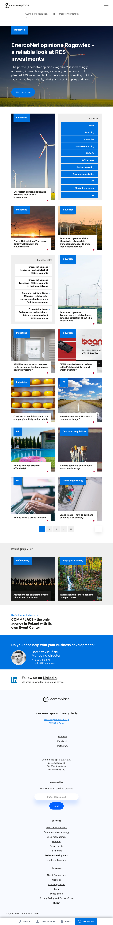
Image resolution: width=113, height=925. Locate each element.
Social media (56, 846)
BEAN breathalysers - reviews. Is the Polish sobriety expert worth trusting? (76, 367)
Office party (88, 160)
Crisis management (56, 837)
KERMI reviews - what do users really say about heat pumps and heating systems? (31, 367)
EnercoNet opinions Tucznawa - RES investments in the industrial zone (31, 244)
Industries (19, 29)
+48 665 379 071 (41, 659)
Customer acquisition (36, 13)
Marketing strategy (69, 13)
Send (56, 806)
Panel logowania (56, 884)
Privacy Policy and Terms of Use (56, 898)
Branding (89, 132)
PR (53, 13)
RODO (56, 902)
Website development (56, 855)
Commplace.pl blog (17, 5)
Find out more (23, 92)
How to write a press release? (30, 517)
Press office (56, 893)
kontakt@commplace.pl (56, 719)
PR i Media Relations (56, 827)
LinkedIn (50, 678)
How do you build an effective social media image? (76, 467)
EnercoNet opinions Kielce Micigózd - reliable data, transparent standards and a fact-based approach (75, 242)
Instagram (62, 746)
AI (26, 17)
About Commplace (56, 875)
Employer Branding (56, 860)
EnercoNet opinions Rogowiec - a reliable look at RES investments (52, 52)
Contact (56, 879)
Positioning (56, 850)
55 (71, 529)
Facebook (62, 741)
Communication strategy (56, 832)
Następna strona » (98, 529)
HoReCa (90, 153)
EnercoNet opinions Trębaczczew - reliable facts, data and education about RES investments (33, 314)
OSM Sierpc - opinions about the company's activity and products (31, 418)
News (91, 125)
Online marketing (85, 167)
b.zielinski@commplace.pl (45, 663)
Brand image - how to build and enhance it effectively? (76, 516)
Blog (56, 889)
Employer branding (85, 146)
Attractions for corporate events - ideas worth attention (31, 596)
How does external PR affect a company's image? (76, 418)
